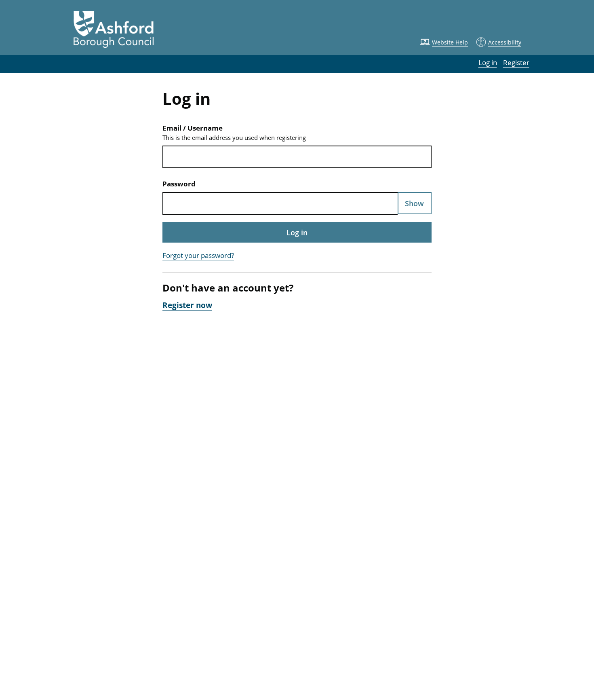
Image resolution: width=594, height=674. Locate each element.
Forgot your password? (198, 255)
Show (414, 203)
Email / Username (234, 132)
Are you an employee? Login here (297, 323)
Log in (297, 232)
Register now (187, 305)
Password (179, 183)
